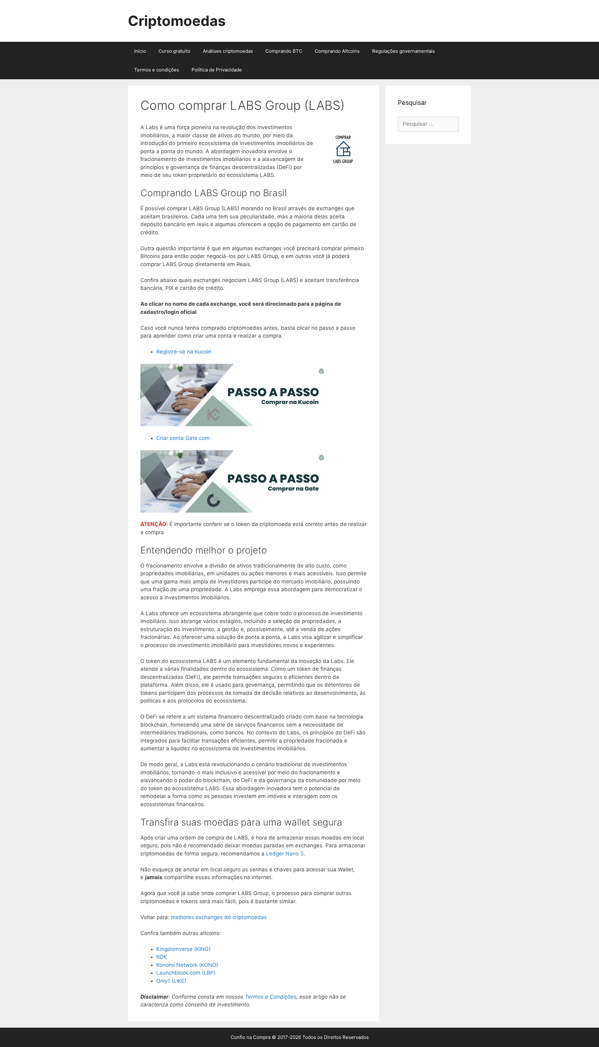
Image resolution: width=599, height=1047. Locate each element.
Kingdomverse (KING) (183, 949)
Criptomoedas (177, 20)
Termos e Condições (270, 997)
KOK (161, 957)
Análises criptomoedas (228, 51)
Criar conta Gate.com (183, 438)
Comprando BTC (283, 51)
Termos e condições (156, 70)
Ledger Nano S (285, 853)
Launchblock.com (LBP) (186, 973)
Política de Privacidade (217, 70)
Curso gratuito (174, 51)
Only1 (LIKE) (171, 981)
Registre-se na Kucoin (183, 351)
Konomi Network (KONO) (187, 965)
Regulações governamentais (403, 51)
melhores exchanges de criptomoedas (219, 917)
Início (140, 51)
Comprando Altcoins (337, 51)
